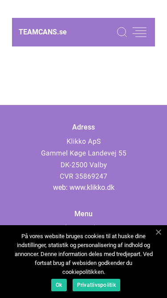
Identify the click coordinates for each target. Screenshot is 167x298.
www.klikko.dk (91, 187)
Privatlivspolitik (96, 285)
